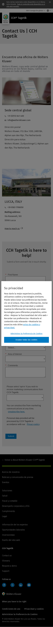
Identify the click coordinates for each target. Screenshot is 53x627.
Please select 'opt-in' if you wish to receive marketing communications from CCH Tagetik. (25, 389)
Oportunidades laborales (13, 530)
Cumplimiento (8, 511)
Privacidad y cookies (34, 609)
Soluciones (7, 490)
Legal (4, 516)
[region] (26, 313)
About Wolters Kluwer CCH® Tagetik (25, 460)
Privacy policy (33, 424)
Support (5, 571)
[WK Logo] (11, 593)
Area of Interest (13, 354)
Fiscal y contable (9, 501)
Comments (11, 365)
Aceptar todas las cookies (26, 340)
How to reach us (12, 228)
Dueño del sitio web (11, 540)
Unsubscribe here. (16, 411)
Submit (11, 436)
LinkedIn (21, 585)
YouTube (29, 585)
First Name (11, 275)
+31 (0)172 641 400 (15, 116)
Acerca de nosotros (11, 472)
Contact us (7, 555)
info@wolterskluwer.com (18, 120)
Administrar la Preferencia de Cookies (26, 334)
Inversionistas (8, 535)
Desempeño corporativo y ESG (15, 506)
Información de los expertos (15, 524)
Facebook (4, 585)
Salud (4, 496)
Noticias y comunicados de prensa (17, 477)
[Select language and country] (48, 11)
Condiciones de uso (11, 609)
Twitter (12, 585)
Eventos (5, 482)
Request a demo (9, 566)
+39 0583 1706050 (15, 207)
